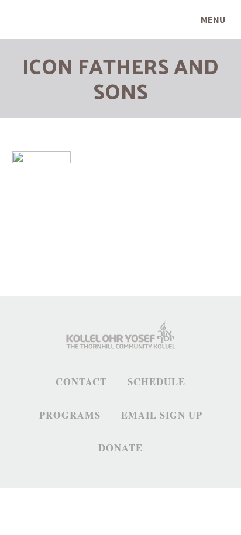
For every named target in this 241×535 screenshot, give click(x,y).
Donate (120, 448)
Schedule (156, 382)
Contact (81, 382)
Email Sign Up (161, 415)
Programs (70, 415)
